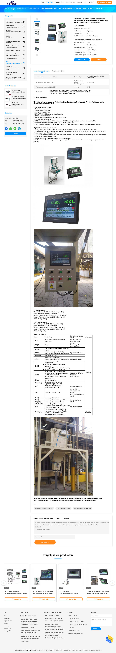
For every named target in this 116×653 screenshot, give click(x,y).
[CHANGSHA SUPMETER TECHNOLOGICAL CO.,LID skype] (19, 128)
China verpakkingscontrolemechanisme (26, 650)
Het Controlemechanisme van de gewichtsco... (15, 78)
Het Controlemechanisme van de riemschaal (15, 46)
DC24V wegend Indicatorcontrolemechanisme (19, 91)
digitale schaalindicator (15, 50)
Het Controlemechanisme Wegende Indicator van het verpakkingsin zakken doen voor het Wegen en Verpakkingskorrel (29, 621)
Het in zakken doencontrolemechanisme (15, 62)
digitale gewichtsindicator (15, 37)
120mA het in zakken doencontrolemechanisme (19, 97)
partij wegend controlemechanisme (15, 26)
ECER (100, 650)
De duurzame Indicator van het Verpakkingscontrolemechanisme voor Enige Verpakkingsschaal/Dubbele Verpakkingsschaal (30, 639)
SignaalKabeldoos (15, 58)
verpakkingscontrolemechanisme (44, 508)
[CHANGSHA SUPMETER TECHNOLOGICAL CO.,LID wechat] (15, 128)
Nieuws (6, 623)
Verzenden (45, 542)
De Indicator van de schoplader (15, 73)
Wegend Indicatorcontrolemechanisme (15, 21)
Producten (7, 618)
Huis (5, 615)
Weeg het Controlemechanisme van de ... (15, 32)
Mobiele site (7, 628)
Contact (15, 133)
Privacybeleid (7, 631)
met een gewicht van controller (82, 508)
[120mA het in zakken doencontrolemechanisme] (8, 98)
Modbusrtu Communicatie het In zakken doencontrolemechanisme (19, 104)
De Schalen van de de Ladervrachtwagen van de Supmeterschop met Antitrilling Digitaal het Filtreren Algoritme (54, 627)
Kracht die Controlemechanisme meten (15, 68)
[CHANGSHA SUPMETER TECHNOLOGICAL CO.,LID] (12, 3)
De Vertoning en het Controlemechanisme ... (15, 54)
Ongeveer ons (8, 621)
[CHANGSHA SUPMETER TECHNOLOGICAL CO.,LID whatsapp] (10, 128)
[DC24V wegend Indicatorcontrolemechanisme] (8, 92)
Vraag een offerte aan (104, 2)
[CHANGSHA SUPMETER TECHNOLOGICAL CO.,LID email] (6, 128)
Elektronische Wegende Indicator (15, 41)
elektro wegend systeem (63, 508)
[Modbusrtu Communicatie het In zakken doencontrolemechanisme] (8, 105)
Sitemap (6, 626)
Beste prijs (82, 59)
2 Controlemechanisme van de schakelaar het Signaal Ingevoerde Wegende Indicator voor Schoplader (54, 635)
